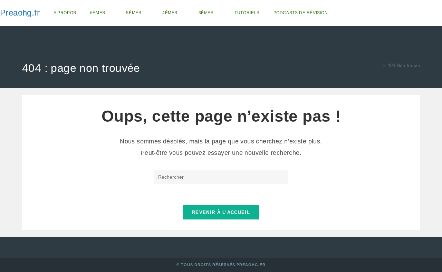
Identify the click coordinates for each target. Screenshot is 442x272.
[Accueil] (379, 65)
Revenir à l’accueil (221, 212)
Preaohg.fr (20, 12)
